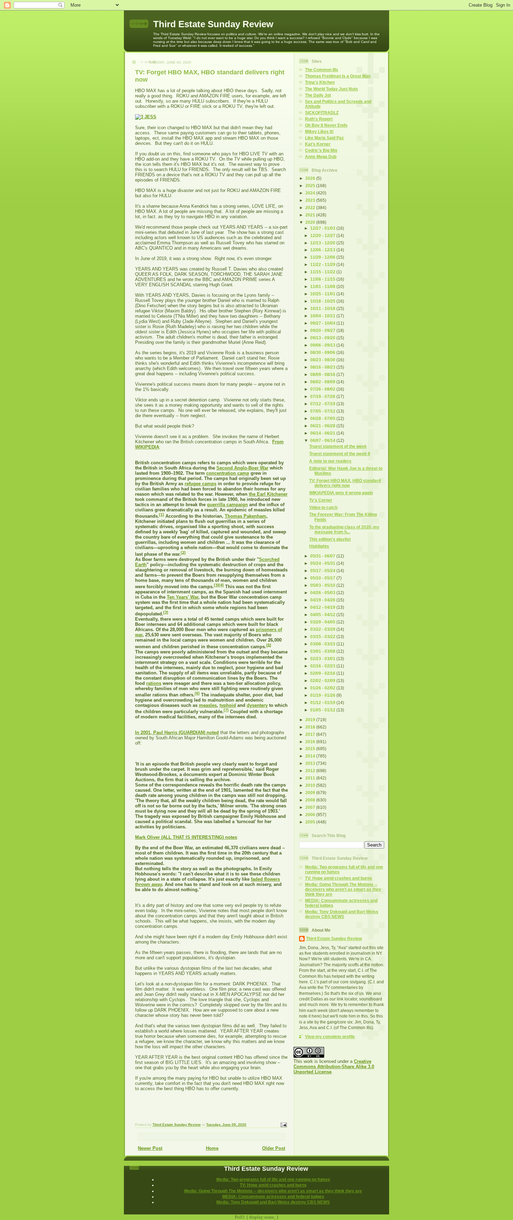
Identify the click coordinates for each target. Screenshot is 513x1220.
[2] (183, 552)
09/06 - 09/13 (323, 345)
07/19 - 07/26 (323, 396)
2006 (310, 814)
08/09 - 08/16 (323, 374)
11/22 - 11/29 (323, 264)
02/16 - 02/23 (323, 666)
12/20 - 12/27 (323, 235)
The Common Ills (321, 69)
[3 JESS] (145, 116)
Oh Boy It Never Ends (326, 125)
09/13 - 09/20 (323, 337)
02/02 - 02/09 (323, 680)
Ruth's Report (319, 119)
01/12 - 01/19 (323, 702)
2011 (310, 778)
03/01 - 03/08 (323, 651)
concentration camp (227, 473)
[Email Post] (283, 1125)
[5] (268, 645)
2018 (310, 727)
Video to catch (323, 507)
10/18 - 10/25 (323, 301)
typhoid (228, 705)
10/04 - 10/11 (323, 315)
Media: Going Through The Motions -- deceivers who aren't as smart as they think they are (343, 889)
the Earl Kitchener (268, 494)
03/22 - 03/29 (323, 629)
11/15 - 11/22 (323, 271)
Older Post (273, 1148)
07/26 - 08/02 (323, 389)
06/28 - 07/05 (323, 418)
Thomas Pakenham (245, 516)
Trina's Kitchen (320, 82)
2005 (310, 822)
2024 (310, 193)
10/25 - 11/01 (323, 293)
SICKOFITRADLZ (322, 112)
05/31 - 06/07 (323, 556)
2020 (310, 222)
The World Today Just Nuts (331, 89)
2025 (310, 185)
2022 (310, 207)
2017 (310, 734)
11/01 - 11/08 (323, 286)
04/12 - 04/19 (323, 607)
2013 (310, 763)
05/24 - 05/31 (323, 563)
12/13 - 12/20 (323, 243)
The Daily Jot (318, 95)
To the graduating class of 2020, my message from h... (344, 529)
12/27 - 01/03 (323, 228)
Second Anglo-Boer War (242, 468)
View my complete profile (330, 1036)
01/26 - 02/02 (323, 688)
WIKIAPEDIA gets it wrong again (341, 492)
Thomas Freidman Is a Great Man (338, 76)
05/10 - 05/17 (323, 578)
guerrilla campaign (227, 504)
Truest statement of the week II (339, 453)
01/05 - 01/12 (323, 710)
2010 (310, 785)
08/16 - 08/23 (323, 367)
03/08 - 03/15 (323, 644)
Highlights (319, 546)
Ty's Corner (320, 500)
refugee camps (200, 483)
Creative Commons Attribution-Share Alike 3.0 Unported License (333, 1066)
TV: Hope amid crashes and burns (338, 878)
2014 (310, 756)
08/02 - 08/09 (323, 381)
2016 (310, 741)
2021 (310, 215)
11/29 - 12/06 (323, 257)
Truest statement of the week (338, 446)
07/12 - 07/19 (323, 403)
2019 (310, 719)
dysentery (257, 705)
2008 (310, 800)
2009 (310, 792)
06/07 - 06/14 (323, 440)
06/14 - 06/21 (323, 433)
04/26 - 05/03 (323, 592)
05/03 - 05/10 (323, 585)
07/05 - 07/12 (323, 411)
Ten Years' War (182, 597)
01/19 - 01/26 (323, 695)
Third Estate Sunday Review (213, 24)
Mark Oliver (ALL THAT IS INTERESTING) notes (186, 837)
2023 (310, 200)
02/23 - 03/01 (323, 658)
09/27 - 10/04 (323, 323)
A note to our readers (330, 461)
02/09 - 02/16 (323, 673)
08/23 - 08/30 (323, 359)
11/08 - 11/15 (323, 279)
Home (212, 1148)
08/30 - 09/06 (323, 352)
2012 (310, 770)
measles (208, 705)
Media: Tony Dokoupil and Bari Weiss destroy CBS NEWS (341, 914)
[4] (221, 585)
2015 (310, 748)
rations (153, 683)
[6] (197, 693)
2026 (310, 178)
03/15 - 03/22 (323, 636)
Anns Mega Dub (320, 156)
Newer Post (150, 1148)
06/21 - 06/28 (323, 425)
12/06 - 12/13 (323, 249)
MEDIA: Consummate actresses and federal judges (273, 1196)
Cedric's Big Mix (321, 150)
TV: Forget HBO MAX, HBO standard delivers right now (345, 483)
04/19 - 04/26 (323, 600)
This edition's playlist (330, 539)
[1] (161, 514)
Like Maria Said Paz (324, 137)
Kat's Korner (317, 144)
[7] (226, 710)
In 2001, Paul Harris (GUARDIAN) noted (177, 732)
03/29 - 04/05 (323, 622)
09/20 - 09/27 (323, 330)
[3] (216, 585)
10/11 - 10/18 (323, 308)
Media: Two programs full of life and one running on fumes (273, 1179)
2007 (310, 807)
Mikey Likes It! (319, 131)
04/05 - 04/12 (323, 614)
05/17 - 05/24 (323, 570)
